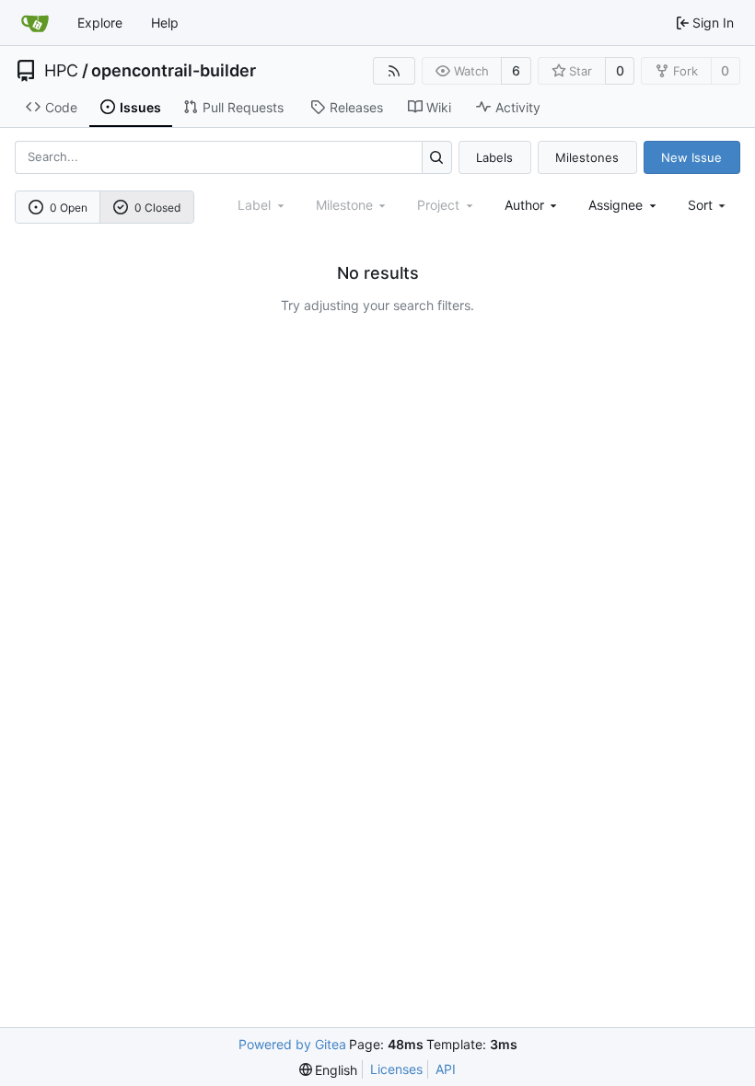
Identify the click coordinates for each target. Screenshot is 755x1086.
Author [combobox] (524, 205)
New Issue (691, 157)
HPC (61, 71)
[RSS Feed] (394, 71)
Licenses (396, 1069)
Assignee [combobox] (615, 205)
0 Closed (157, 207)
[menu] (708, 205)
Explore (99, 22)
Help (165, 22)
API (446, 1069)
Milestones (587, 157)
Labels (494, 157)
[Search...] (437, 157)
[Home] (35, 23)
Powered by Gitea (292, 1044)
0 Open (68, 207)
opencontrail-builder (173, 71)
